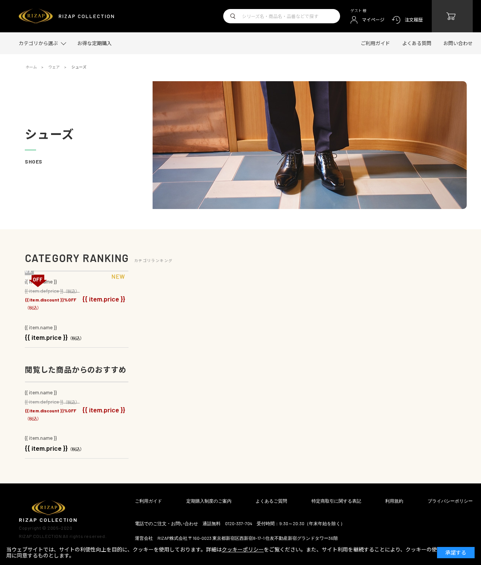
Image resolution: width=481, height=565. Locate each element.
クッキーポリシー (243, 549)
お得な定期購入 (94, 43)
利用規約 (394, 500)
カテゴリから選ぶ (38, 43)
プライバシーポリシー (450, 500)
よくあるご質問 (271, 500)
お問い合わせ (458, 43)
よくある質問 (416, 43)
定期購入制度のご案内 (208, 500)
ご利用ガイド (375, 43)
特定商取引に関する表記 (336, 500)
